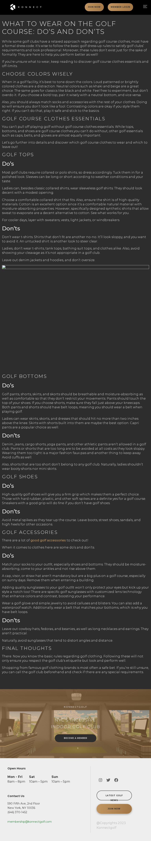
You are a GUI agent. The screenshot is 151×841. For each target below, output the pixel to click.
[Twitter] (108, 780)
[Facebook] (116, 780)
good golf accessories (48, 540)
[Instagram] (100, 780)
